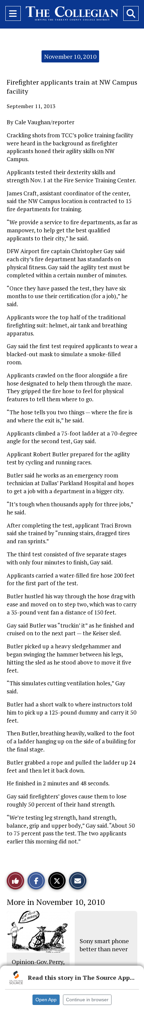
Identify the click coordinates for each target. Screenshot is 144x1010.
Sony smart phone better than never (104, 945)
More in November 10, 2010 (56, 902)
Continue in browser (87, 999)
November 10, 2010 (70, 56)
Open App (46, 999)
